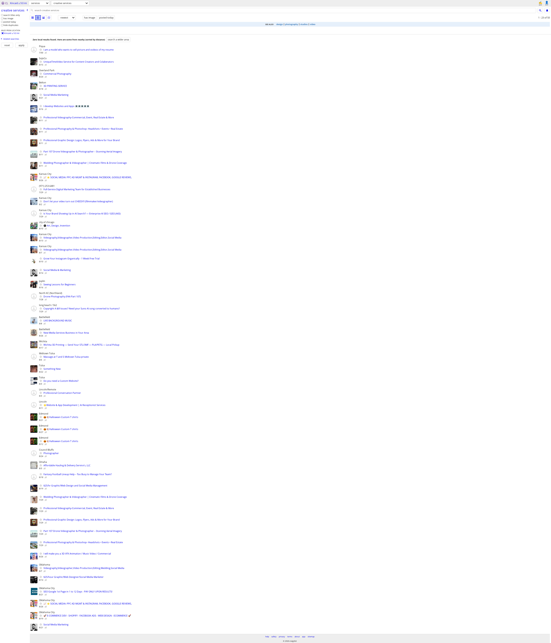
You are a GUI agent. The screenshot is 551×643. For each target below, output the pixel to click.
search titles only (11, 15)
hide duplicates (10, 25)
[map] (49, 17)
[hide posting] (46, 53)
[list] (32, 17)
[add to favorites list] (40, 49)
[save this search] (547, 10)
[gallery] (43, 17)
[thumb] (38, 17)
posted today (9, 21)
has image (8, 18)
